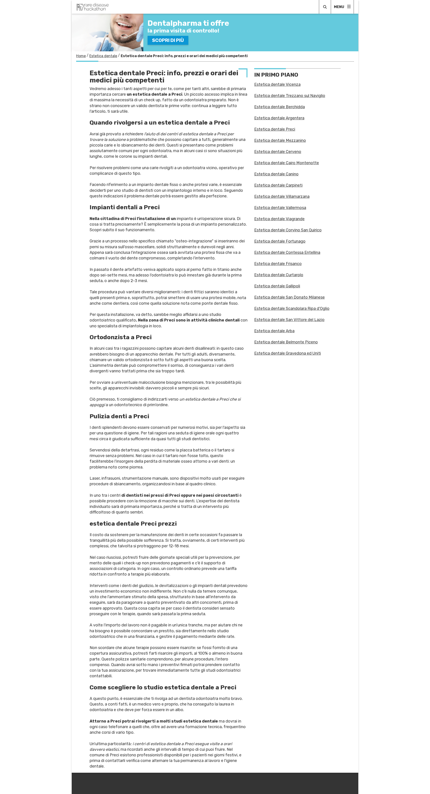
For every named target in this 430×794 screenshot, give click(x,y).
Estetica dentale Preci (274, 129)
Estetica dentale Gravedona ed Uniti (287, 353)
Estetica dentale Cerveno (277, 151)
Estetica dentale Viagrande (279, 219)
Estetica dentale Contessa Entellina (287, 252)
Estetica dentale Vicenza (277, 84)
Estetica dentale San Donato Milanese (289, 297)
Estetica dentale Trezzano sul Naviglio (289, 95)
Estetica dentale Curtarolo (278, 275)
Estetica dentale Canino (276, 174)
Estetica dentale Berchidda (279, 107)
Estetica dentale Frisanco (278, 263)
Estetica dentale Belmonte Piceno (286, 342)
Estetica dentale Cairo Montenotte (286, 163)
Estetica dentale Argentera (279, 118)
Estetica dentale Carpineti (278, 185)
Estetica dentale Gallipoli (277, 286)
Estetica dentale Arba (274, 331)
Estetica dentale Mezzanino (280, 140)
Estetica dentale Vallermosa (280, 207)
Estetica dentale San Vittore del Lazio (289, 319)
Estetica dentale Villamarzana (282, 196)
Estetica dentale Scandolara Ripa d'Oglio (291, 308)
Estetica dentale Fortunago (279, 241)
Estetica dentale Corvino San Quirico (288, 230)
